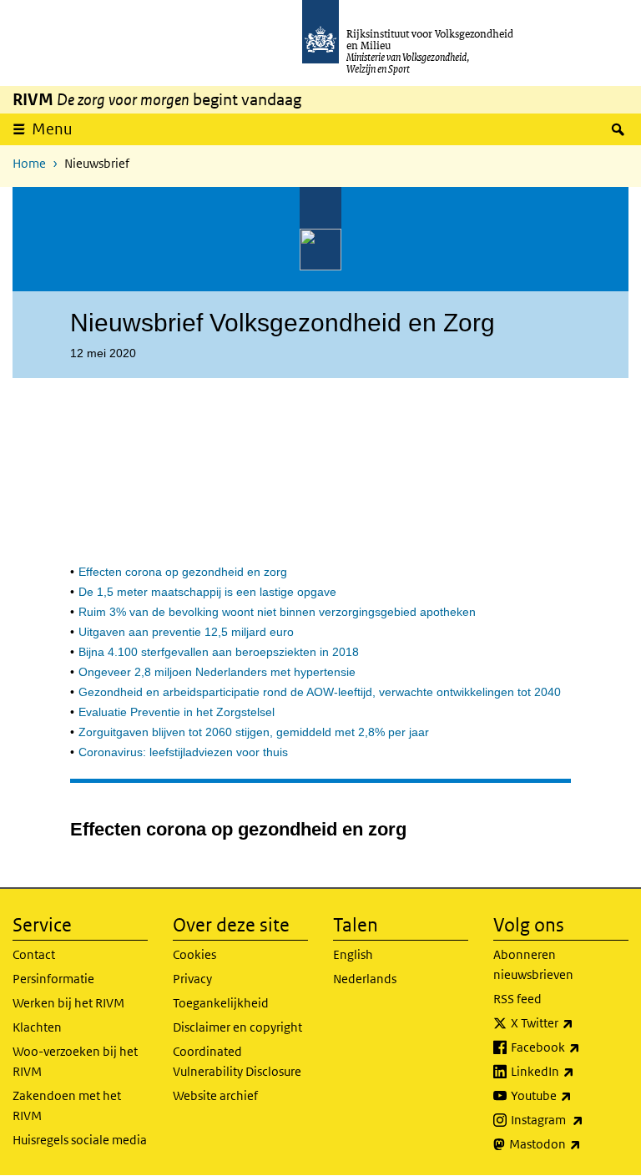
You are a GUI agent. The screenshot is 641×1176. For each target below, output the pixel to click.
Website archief (215, 1095)
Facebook (569, 1046)
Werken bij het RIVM (68, 1003)
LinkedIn (569, 1070)
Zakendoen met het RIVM (67, 1105)
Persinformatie (53, 979)
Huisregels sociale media (80, 1140)
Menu (52, 129)
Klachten (37, 1027)
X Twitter (569, 1022)
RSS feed (517, 999)
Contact (34, 954)
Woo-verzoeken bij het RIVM (75, 1061)
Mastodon (568, 1143)
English (353, 954)
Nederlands (364, 979)
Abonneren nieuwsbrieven (533, 964)
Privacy (192, 979)
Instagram (569, 1119)
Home (29, 163)
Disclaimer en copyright (237, 1027)
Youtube (569, 1095)
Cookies (194, 954)
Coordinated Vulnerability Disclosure (237, 1061)
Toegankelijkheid (221, 1003)
